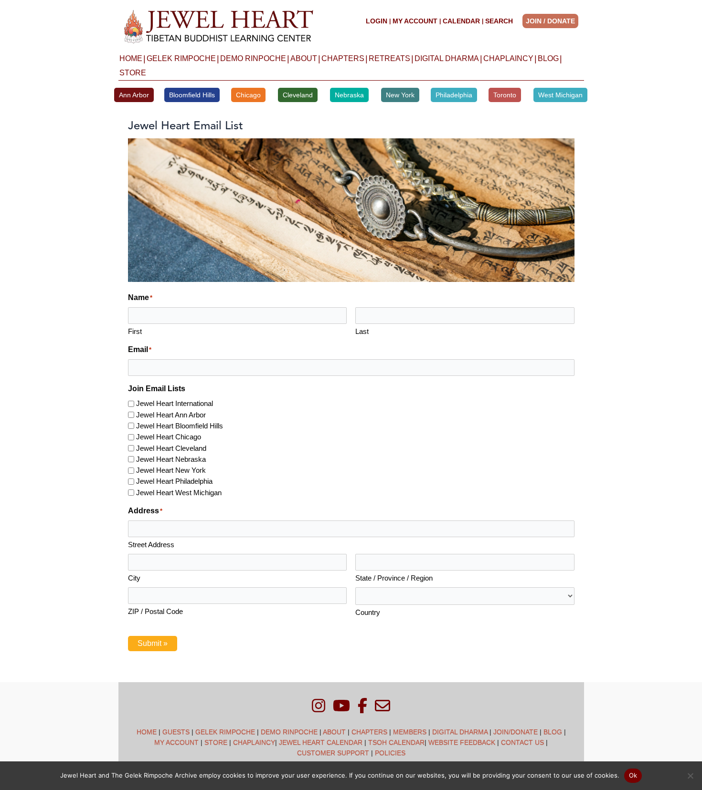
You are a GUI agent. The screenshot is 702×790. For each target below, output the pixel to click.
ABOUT (303, 58)
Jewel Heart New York (171, 470)
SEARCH (499, 21)
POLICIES (390, 753)
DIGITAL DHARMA (447, 58)
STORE (132, 73)
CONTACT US (522, 742)
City (134, 578)
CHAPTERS (342, 58)
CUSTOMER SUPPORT (333, 753)
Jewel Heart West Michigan (179, 493)
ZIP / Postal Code (155, 611)
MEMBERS (409, 732)
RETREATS (389, 58)
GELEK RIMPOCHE (181, 58)
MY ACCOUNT (415, 21)
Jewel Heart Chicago (168, 437)
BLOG (548, 58)
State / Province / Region (394, 578)
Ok (633, 775)
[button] (553, 21)
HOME (130, 58)
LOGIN (376, 21)
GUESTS (176, 732)
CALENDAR (461, 21)
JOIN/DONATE (515, 732)
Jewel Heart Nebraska (171, 459)
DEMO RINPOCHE (253, 58)
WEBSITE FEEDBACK (461, 742)
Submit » (153, 643)
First (135, 331)
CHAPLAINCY (508, 58)
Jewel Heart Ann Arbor (171, 415)
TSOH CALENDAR (396, 742)
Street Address (151, 545)
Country (367, 612)
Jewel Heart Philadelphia (174, 481)
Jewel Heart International (174, 403)
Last (362, 331)
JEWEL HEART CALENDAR (320, 742)
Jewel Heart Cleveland (171, 448)
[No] (690, 775)
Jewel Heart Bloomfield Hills (179, 426)
